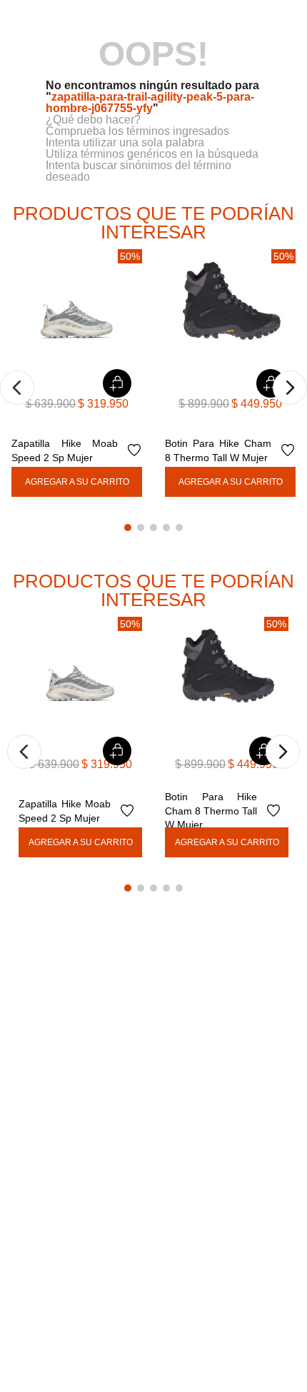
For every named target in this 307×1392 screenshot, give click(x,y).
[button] (17, 387)
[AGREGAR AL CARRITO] (76, 482)
